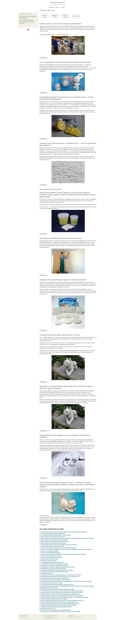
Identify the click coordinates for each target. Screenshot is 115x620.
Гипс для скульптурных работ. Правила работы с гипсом (59, 335)
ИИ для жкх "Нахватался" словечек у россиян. (52, 546)
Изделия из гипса (55, 16)
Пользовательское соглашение (53, 615)
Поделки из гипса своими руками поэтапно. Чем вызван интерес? (63, 280)
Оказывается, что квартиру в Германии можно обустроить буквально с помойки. (61, 575)
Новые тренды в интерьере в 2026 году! (51, 555)
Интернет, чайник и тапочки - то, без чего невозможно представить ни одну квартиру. (62, 595)
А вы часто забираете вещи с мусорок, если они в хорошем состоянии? (26, 21)
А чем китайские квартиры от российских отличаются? (54, 563)
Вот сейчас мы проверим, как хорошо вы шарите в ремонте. (56, 579)
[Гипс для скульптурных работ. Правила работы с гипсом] (68, 367)
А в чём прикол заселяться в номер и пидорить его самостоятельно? (58, 567)
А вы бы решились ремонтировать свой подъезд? (53, 536)
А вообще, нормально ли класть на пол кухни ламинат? (55, 578)
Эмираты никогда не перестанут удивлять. (51, 557)
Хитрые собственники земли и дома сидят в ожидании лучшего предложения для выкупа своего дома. (66, 581)
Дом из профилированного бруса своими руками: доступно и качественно (59, 602)
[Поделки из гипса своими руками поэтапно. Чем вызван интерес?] (68, 312)
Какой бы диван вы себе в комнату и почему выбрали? (54, 539)
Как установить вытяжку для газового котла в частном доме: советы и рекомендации (62, 591)
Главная (50, 7)
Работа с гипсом (65, 16)
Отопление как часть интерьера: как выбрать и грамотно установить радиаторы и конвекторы (64, 532)
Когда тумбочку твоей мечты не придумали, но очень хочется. (56, 535)
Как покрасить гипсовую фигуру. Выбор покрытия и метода (60, 238)
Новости (57, 7)
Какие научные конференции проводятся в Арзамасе (54, 598)
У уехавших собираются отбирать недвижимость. (53, 533)
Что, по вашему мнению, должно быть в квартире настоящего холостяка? (59, 544)
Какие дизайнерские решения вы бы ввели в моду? (53, 543)
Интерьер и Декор (57, 2)
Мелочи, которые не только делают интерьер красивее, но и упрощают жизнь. (60, 594)
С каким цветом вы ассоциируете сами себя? (52, 562)
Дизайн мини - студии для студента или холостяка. (53, 568)
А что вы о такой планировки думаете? (50, 552)
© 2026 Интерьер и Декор (24, 615)
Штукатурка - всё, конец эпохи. (48, 560)
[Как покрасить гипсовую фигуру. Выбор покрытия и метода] (68, 261)
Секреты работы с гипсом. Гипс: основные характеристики (60, 24)
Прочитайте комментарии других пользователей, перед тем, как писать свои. (60, 576)
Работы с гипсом (45, 16)
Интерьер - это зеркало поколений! (49, 551)
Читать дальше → (43, 57)
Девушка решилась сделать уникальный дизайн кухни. (54, 571)
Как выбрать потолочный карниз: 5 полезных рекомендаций (56, 610)
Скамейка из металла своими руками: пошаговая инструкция (56, 606)
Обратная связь (70, 615)
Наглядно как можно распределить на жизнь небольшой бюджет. (57, 570)
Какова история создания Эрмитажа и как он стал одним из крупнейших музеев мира (62, 600)
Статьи (63, 7)
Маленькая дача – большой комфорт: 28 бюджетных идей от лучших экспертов (60, 611)
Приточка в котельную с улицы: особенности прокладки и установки (58, 589)
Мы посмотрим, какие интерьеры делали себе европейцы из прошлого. (59, 547)
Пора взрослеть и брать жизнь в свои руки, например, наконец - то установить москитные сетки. (65, 597)
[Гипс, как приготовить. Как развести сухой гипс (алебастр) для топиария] (68, 82)
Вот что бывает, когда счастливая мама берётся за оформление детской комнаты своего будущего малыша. (67, 538)
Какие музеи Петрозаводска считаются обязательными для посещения (58, 605)
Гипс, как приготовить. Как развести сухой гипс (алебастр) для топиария (65, 62)
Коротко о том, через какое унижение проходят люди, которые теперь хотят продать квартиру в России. (66, 549)
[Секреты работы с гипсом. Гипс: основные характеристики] (68, 45)
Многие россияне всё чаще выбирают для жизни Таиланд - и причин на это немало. (62, 592)
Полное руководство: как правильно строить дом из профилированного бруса (60, 603)
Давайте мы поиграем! (47, 573)
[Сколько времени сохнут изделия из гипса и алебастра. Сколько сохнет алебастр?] (68, 463)
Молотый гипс (75, 16)
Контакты (45, 615)
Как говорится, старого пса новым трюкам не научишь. (54, 565)
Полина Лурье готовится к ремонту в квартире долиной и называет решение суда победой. (63, 554)
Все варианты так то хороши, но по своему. (52, 583)
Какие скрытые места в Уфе (48, 608)
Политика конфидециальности (49, 617)
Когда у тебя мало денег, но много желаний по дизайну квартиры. (57, 584)
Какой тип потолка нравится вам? (49, 559)
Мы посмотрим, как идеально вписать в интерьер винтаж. (55, 541)
